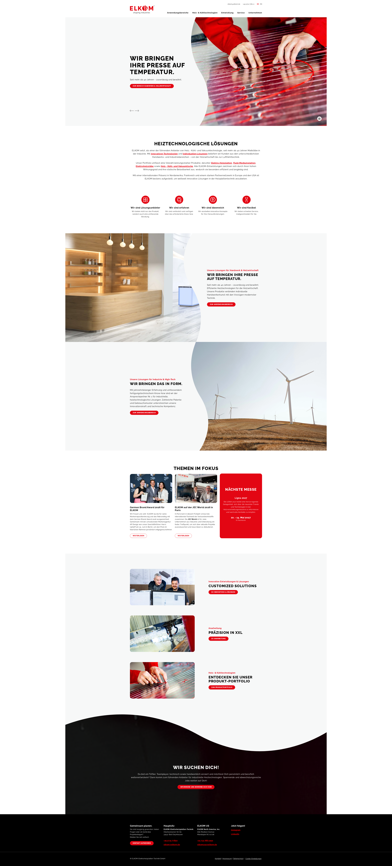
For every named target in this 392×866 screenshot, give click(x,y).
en (261, 4)
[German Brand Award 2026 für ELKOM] (151, 490)
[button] (177, 13)
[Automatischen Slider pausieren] (319, 118)
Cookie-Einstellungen (253, 859)
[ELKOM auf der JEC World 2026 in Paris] (196, 490)
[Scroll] (385, 859)
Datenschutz (238, 859)
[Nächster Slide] (137, 111)
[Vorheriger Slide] (132, 111)
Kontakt (218, 859)
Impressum (227, 859)
